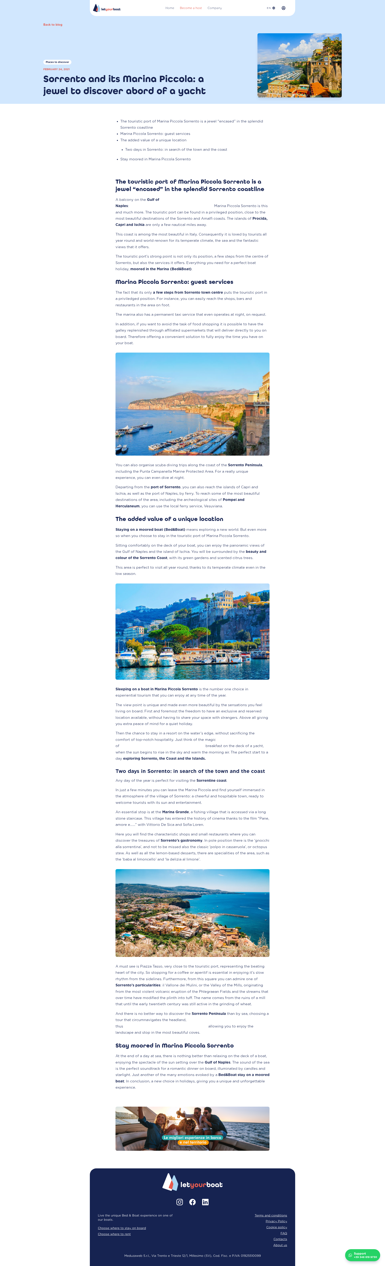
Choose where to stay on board (122, 1228)
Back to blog (52, 24)
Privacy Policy (276, 1221)
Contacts (280, 1239)
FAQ (284, 1233)
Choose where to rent (114, 1234)
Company (215, 8)
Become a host (191, 8)
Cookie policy (276, 1227)
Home (169, 8)
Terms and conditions (271, 1215)
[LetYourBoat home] (107, 8)
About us (280, 1245)
